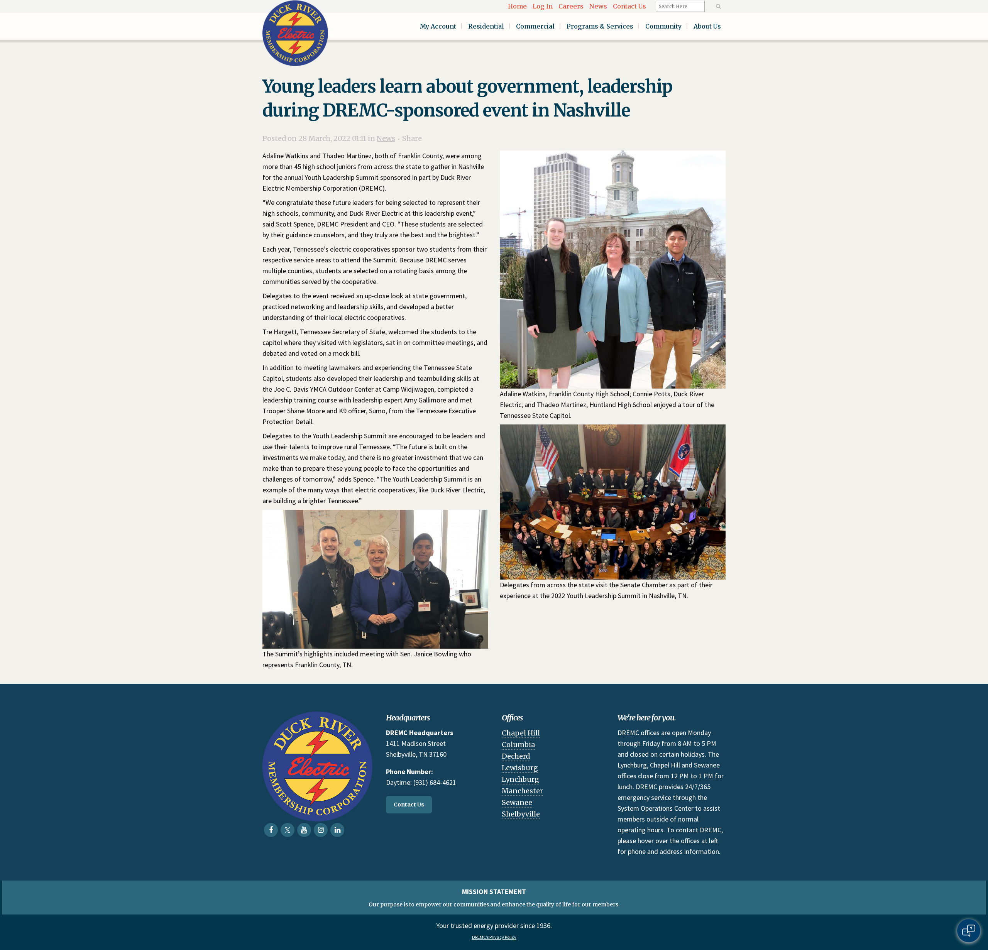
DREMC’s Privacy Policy (494, 937)
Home (517, 6)
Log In (543, 6)
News (598, 6)
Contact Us (629, 6)
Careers (571, 6)
